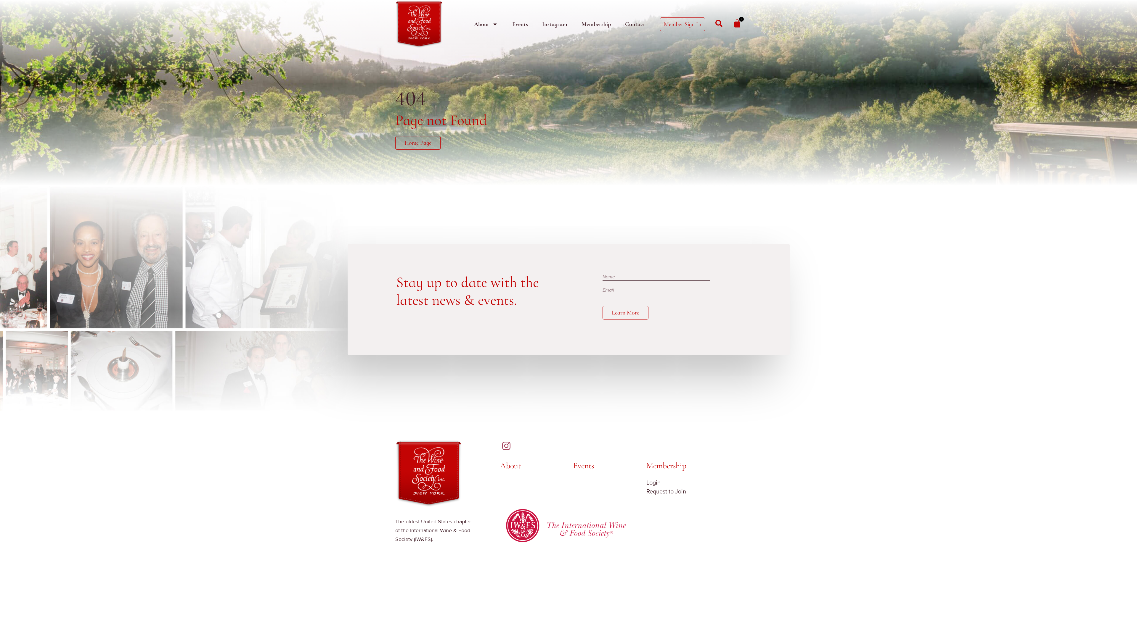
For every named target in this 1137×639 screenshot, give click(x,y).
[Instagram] (506, 446)
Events (520, 24)
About (481, 24)
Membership (596, 24)
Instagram (554, 24)
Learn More (625, 312)
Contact (635, 24)
